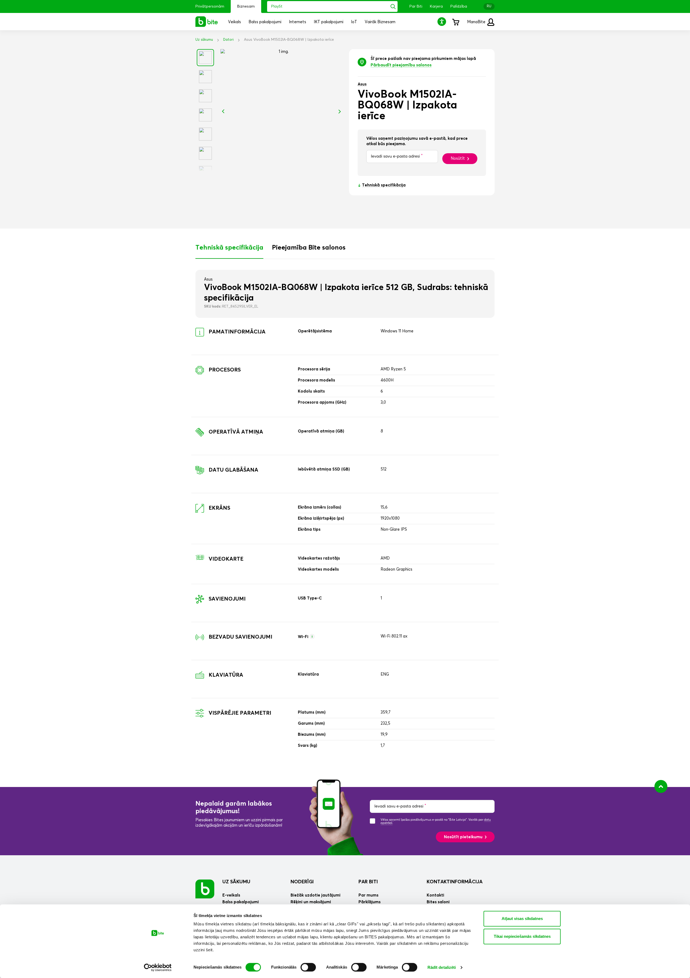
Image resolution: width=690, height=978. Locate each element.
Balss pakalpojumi (240, 902)
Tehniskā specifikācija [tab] (229, 247)
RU (489, 6)
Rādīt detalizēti (441, 967)
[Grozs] (455, 22)
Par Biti (415, 6)
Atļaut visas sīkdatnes (522, 918)
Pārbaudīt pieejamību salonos (401, 65)
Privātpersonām (209, 6)
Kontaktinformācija (454, 882)
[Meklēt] (393, 6)
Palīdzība (458, 6)
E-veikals (231, 895)
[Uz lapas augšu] (660, 786)
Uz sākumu (204, 40)
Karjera (436, 6)
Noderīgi (302, 882)
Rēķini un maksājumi (311, 902)
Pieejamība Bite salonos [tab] (309, 247)
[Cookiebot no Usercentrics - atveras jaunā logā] (157, 967)
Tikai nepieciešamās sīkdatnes (522, 936)
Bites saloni (438, 902)
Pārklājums (369, 902)
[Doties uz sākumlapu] (204, 889)
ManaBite (477, 22)
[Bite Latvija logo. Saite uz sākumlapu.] (206, 21)
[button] (442, 21)
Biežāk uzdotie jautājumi (315, 895)
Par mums (368, 895)
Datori (228, 40)
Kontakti (435, 895)
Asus (362, 84)
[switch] (308, 967)
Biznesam (246, 6)
